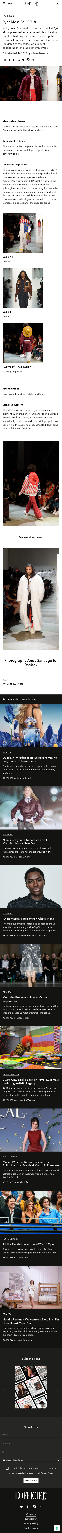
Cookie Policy (31, 1528)
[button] (56, 599)
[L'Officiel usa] (31, 4)
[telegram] (32, 60)
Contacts (31, 1514)
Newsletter (31, 1519)
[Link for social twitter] (21, 1507)
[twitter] (23, 60)
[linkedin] (18, 60)
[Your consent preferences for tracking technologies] (57, 1528)
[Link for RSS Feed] (40, 1507)
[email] (5, 60)
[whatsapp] (28, 60)
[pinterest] (14, 60)
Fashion (8, 16)
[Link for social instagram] (34, 1507)
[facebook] (9, 60)
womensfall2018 (13, 684)
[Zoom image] (23, 233)
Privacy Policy (47, 1473)
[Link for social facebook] (27, 1507)
